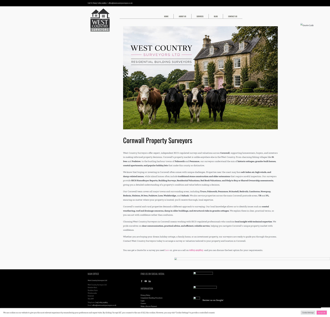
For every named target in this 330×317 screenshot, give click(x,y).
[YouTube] (146, 281)
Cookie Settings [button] (308, 313)
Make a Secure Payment (149, 306)
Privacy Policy (145, 295)
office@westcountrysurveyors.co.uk (120, 3)
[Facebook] (142, 281)
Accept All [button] (321, 313)
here (167, 250)
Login (143, 301)
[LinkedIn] (150, 281)
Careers (143, 303)
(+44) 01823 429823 (101, 302)
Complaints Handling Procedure (151, 298)
